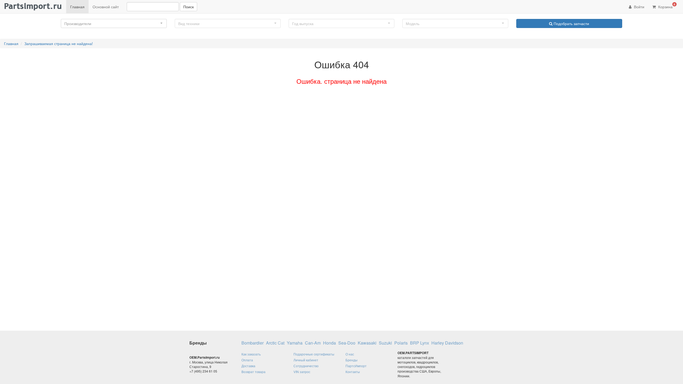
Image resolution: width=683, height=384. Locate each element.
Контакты (353, 371)
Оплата (247, 360)
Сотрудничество (306, 365)
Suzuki (385, 343)
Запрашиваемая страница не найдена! (58, 43)
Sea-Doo (346, 343)
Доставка (248, 365)
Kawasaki (367, 343)
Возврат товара (253, 371)
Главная (77, 6)
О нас (350, 354)
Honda (329, 343)
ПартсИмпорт (356, 365)
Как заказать (251, 354)
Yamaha (295, 343)
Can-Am (313, 343)
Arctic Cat (275, 343)
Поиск (188, 6)
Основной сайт (106, 6)
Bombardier (252, 343)
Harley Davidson (447, 343)
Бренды (352, 360)
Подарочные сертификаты (313, 354)
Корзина (666, 5)
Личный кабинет (305, 360)
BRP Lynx (419, 343)
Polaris (401, 343)
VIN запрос (301, 371)
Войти (638, 6)
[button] (114, 23)
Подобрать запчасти (571, 23)
